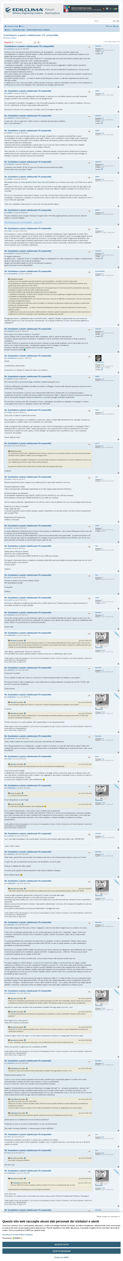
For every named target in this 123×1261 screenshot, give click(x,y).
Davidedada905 (100, 271)
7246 (102, 759)
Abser (97, 228)
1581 (102, 364)
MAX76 (97, 91)
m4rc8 (97, 525)
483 (102, 231)
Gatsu (97, 410)
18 (102, 479)
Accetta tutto (62, 1244)
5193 (102, 836)
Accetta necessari (62, 1251)
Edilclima (13, 38)
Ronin (97, 756)
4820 (102, 1137)
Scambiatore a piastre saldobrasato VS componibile (30, 35)
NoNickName (99, 647)
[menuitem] (21, 26)
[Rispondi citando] (89, 46)
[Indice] (43, 10)
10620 (103, 650)
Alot (96, 477)
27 (102, 528)
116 (102, 446)
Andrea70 (98, 46)
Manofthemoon (99, 362)
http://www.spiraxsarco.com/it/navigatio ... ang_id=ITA (23, 222)
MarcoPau (98, 612)
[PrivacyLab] (17, 1238)
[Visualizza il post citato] (25, 641)
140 (102, 412)
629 (102, 48)
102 (102, 615)
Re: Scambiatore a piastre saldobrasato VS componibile (28, 91)
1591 (102, 93)
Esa (96, 1134)
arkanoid (98, 833)
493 (102, 274)
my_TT (97, 443)
